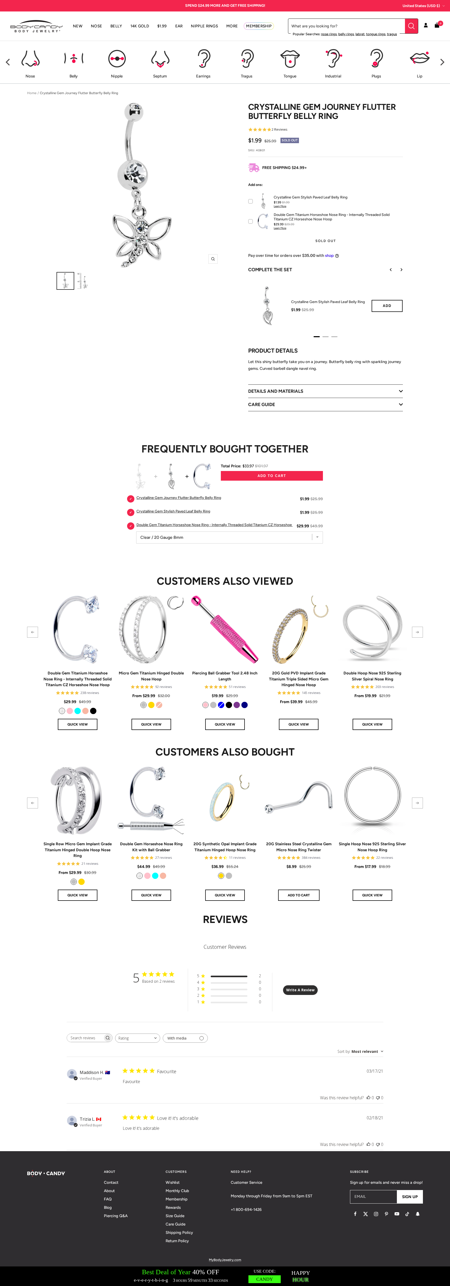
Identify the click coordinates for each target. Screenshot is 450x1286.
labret (360, 34)
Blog (108, 1207)
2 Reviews (280, 129)
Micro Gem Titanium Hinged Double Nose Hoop (151, 676)
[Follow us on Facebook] (355, 1214)
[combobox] (137, 1038)
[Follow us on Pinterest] (386, 1214)
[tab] (317, 336)
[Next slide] (397, 269)
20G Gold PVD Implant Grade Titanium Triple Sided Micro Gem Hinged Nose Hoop (298, 679)
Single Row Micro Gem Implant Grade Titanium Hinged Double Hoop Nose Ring (77, 850)
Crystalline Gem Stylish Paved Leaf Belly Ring (328, 302)
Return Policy (177, 1241)
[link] (62, 711)
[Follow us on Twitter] (365, 1214)
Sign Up (410, 1196)
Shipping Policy (179, 1232)
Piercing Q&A (116, 1215)
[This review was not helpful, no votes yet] (378, 1098)
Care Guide (175, 1224)
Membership (177, 1199)
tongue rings (375, 34)
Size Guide (175, 1215)
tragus (392, 34)
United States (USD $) (421, 6)
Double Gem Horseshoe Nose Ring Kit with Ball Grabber (151, 847)
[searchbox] (85, 1038)
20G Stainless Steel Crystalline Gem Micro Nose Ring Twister (299, 847)
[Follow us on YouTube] (397, 1214)
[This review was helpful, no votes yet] (368, 1098)
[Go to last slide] (387, 269)
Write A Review (300, 989)
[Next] (441, 62)
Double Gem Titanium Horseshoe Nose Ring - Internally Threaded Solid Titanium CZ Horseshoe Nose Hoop (77, 679)
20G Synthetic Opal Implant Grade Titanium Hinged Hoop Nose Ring (225, 847)
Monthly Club (177, 1190)
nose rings (329, 34)
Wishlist (173, 1182)
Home (31, 93)
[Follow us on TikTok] (407, 1214)
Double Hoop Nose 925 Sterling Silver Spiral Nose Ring (372, 676)
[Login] (425, 26)
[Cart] (437, 26)
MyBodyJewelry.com (225, 1260)
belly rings (346, 34)
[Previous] (8, 62)
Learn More (280, 206)
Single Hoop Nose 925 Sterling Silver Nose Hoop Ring (372, 847)
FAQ (108, 1199)
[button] (32, 632)
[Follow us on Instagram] (376, 1214)
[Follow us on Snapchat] (418, 1214)
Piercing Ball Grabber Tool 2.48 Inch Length (225, 676)
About (109, 1190)
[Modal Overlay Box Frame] (225, 1276)
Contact (111, 1182)
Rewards (173, 1207)
